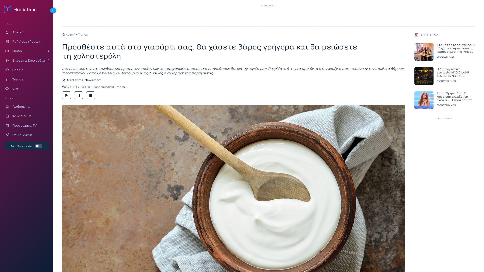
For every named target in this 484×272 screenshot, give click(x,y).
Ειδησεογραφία (103, 86)
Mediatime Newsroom (84, 80)
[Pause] (78, 95)
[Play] (66, 95)
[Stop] (90, 95)
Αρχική (70, 34)
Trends (83, 34)
